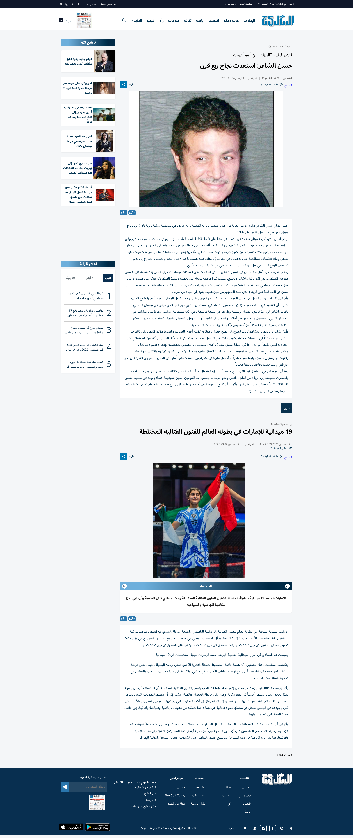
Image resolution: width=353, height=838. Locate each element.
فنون (287, 408)
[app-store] (71, 828)
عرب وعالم (231, 20)
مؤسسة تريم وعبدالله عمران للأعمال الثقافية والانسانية (135, 784)
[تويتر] (72, 4)
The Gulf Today (175, 795)
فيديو (150, 20)
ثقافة (187, 20)
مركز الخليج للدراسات (143, 806)
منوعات (173, 20)
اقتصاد (214, 20)
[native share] (123, 84)
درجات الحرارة (230, 4)
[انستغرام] (66, 4)
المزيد (138, 20)
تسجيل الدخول (106, 4)
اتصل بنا (151, 800)
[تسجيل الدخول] (115, 4)
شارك (132, 84)
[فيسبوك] (78, 4)
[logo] (278, 21)
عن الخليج (150, 793)
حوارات (181, 787)
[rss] (263, 828)
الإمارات (249, 20)
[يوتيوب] (61, 4)
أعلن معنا (200, 787)
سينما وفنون (274, 46)
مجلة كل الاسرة (176, 804)
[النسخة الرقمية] (84, 21)
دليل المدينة (198, 804)
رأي (161, 20)
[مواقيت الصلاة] (61, 21)
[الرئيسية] (277, 784)
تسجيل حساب (90, 4)
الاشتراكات (198, 795)
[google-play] (97, 828)
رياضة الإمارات (276, 424)
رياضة (200, 20)
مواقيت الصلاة (246, 4)
